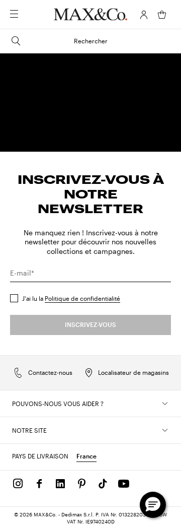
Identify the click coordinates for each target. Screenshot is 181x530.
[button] (144, 15)
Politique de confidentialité (82, 298)
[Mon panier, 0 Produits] (162, 15)
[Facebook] (39, 484)
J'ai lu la (71, 298)
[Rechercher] (28, 15)
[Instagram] (18, 484)
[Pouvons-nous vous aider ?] (165, 404)
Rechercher (91, 40)
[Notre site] (165, 430)
